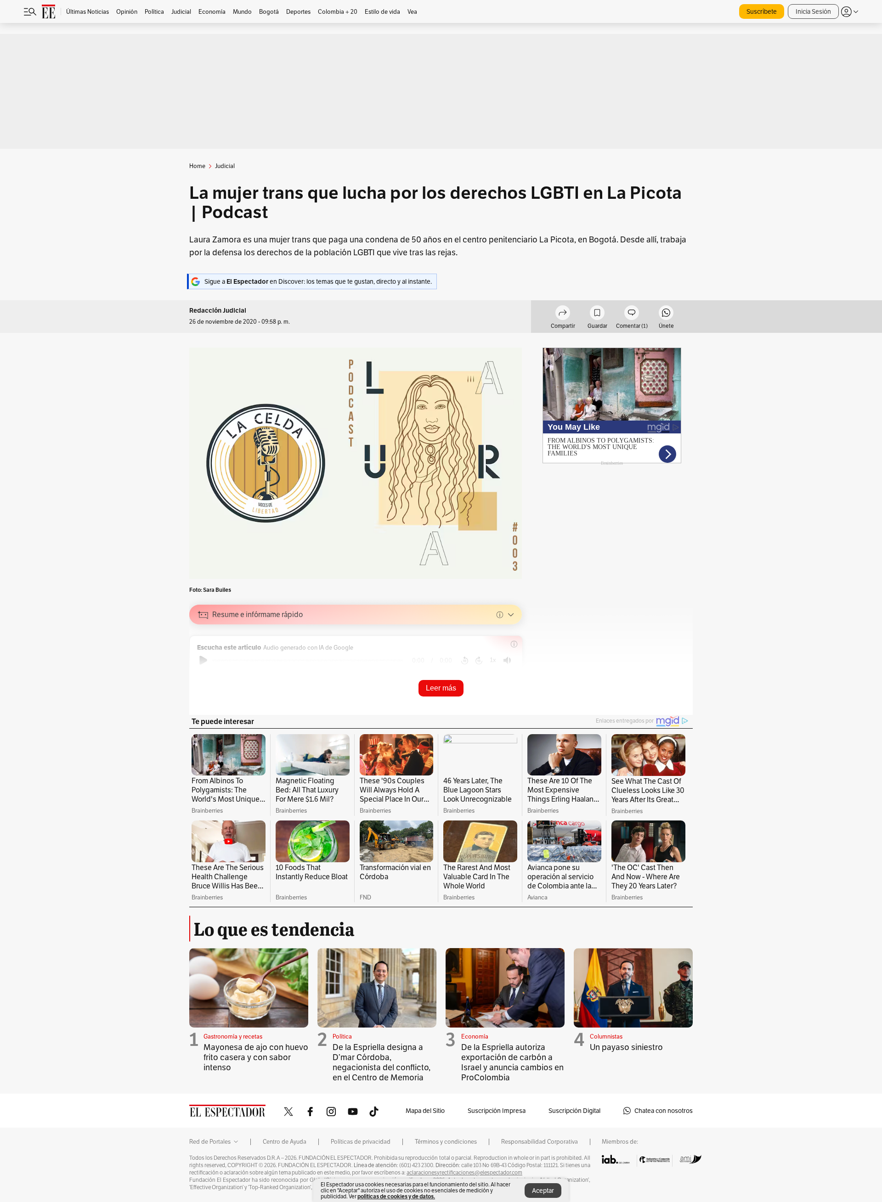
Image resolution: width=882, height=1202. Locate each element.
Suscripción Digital (574, 1111)
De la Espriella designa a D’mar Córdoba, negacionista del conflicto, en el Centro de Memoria (381, 1062)
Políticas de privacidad (360, 1142)
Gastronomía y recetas (233, 1036)
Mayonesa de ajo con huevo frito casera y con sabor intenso (256, 1057)
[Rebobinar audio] (464, 660)
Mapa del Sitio (425, 1111)
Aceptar (543, 1190)
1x (493, 660)
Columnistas (606, 1036)
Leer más (441, 688)
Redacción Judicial (217, 311)
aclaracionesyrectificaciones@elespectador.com (464, 1172)
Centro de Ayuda (284, 1142)
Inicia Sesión (813, 11)
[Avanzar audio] (478, 660)
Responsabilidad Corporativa (539, 1142)
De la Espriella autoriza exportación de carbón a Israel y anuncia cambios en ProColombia (512, 1062)
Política (342, 1036)
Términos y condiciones (446, 1142)
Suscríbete (761, 11)
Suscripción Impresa (497, 1111)
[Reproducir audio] (203, 660)
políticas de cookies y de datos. (396, 1196)
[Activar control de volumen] (507, 660)
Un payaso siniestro (626, 1047)
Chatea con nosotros (663, 1111)
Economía (474, 1036)
